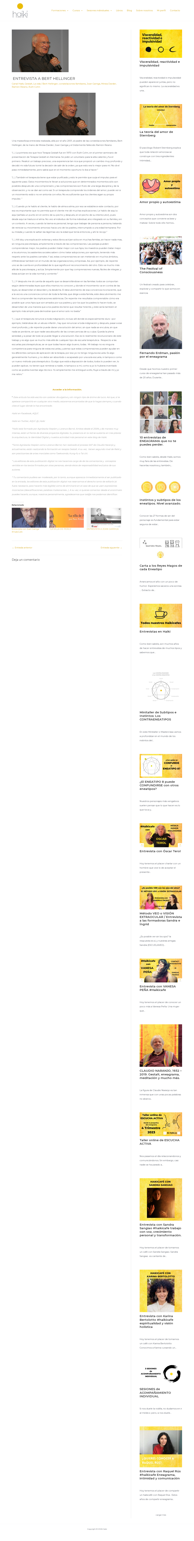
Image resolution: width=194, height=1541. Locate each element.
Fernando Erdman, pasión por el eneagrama (160, 354)
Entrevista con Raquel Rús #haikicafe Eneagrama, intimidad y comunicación (160, 1474)
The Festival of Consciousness (151, 270)
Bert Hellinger (50, 83)
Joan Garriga (93, 83)
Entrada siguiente (111, 547)
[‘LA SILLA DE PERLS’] (66, 517)
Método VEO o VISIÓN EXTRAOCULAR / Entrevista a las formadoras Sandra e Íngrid (161, 919)
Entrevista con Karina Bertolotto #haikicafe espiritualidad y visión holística (156, 1321)
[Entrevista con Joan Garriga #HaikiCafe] (29, 517)
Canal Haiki (18, 83)
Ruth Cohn (34, 86)
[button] (67, 10)
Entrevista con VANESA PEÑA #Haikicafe (158, 988)
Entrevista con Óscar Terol (160, 851)
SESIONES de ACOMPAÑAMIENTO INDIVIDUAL (155, 1392)
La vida (37, 83)
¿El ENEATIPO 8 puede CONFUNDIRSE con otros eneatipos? (159, 785)
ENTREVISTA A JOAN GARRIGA (103, 529)
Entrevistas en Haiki (155, 631)
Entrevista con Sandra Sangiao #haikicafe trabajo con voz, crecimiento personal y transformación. (161, 1230)
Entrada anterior (22, 547)
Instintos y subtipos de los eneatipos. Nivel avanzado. (160, 501)
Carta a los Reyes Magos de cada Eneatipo (161, 567)
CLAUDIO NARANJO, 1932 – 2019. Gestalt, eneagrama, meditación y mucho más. (161, 1074)
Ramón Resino (20, 86)
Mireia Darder (108, 83)
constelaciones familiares (72, 83)
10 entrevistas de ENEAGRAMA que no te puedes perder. (158, 441)
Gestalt (28, 83)
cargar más (161, 1515)
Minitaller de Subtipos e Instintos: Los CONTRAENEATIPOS (158, 716)
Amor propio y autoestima (160, 202)
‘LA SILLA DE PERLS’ (60, 529)
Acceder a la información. (67, 389)
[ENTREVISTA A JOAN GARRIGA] (104, 517)
